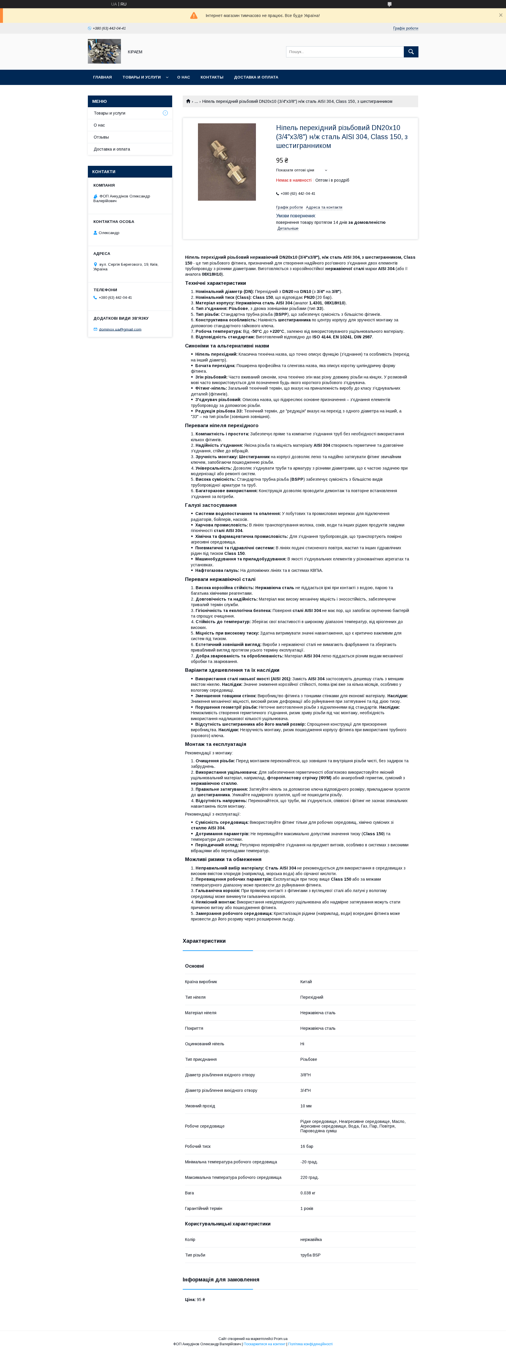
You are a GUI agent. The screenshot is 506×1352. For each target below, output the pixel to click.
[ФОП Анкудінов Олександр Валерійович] (104, 62)
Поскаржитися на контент (265, 1344)
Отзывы (101, 137)
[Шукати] (411, 51)
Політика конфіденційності (310, 1344)
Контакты (212, 77)
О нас (183, 77)
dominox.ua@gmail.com (120, 329)
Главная (102, 77)
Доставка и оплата (256, 77)
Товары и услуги (141, 77)
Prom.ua (281, 1339)
